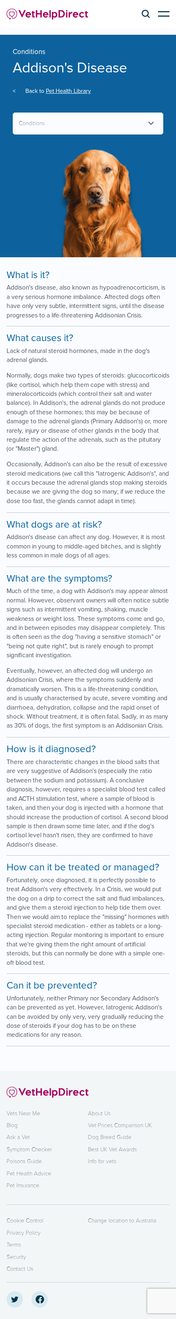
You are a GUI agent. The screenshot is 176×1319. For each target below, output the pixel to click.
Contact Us (20, 1268)
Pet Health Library (68, 91)
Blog (12, 1125)
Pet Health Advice (29, 1173)
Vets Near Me (23, 1113)
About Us (99, 1113)
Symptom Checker (29, 1149)
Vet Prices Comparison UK (120, 1125)
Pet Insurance (23, 1185)
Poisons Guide (24, 1161)
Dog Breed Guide (109, 1137)
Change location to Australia (122, 1220)
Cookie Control (25, 1220)
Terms (14, 1244)
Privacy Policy (24, 1232)
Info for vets (102, 1161)
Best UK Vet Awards (112, 1149)
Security (16, 1257)
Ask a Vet (18, 1137)
